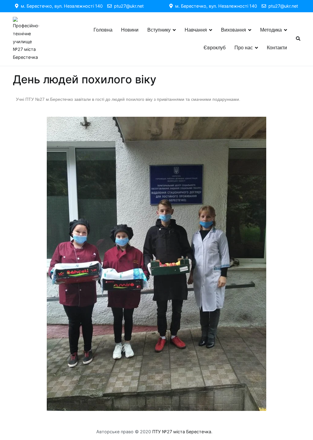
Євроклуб (215, 47)
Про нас (243, 47)
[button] (22, 264)
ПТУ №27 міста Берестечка (181, 431)
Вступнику (159, 29)
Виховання (233, 29)
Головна (103, 29)
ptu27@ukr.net (128, 6)
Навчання (196, 29)
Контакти (277, 47)
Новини (129, 29)
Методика (271, 29)
